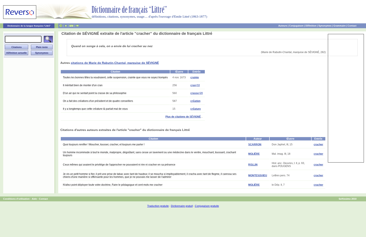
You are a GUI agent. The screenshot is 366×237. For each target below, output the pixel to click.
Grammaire (339, 25)
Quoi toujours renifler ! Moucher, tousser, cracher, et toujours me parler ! (103, 144)
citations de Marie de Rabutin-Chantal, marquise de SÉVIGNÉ (115, 63)
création (195, 101)
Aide (34, 199)
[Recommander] (77, 25)
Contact (352, 25)
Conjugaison (296, 25)
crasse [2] (196, 93)
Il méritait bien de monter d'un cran (83, 85)
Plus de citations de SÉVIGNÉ (183, 116)
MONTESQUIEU (257, 175)
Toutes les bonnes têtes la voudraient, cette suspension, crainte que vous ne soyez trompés (115, 77)
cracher (318, 144)
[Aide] (60, 25)
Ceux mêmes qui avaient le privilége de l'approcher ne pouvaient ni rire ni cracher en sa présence (119, 164)
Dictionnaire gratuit (182, 206)
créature (195, 108)
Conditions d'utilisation (16, 199)
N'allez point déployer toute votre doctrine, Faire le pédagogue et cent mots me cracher (112, 184)
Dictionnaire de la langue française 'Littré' (28, 26)
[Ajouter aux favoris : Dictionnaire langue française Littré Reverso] (65, 25)
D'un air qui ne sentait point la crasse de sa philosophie (94, 93)
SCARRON (254, 144)
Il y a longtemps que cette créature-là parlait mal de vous (95, 108)
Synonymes (324, 25)
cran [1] (195, 85)
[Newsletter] (71, 25)
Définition (310, 25)
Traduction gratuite (158, 206)
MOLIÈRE (254, 153)
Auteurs (282, 25)
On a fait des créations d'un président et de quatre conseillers (98, 101)
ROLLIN (253, 164)
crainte (194, 77)
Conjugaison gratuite (207, 206)
